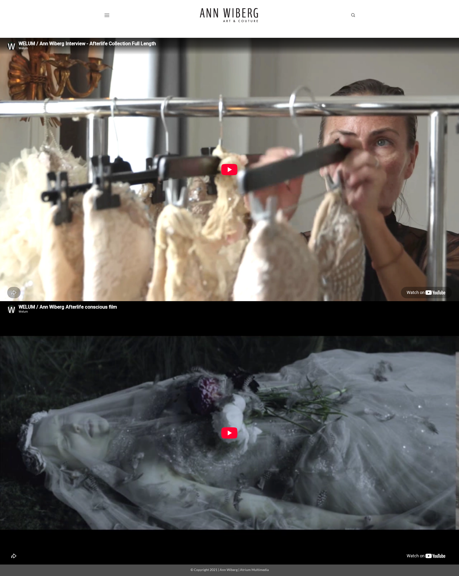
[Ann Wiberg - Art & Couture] (229, 15)
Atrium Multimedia (254, 570)
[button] (107, 15)
